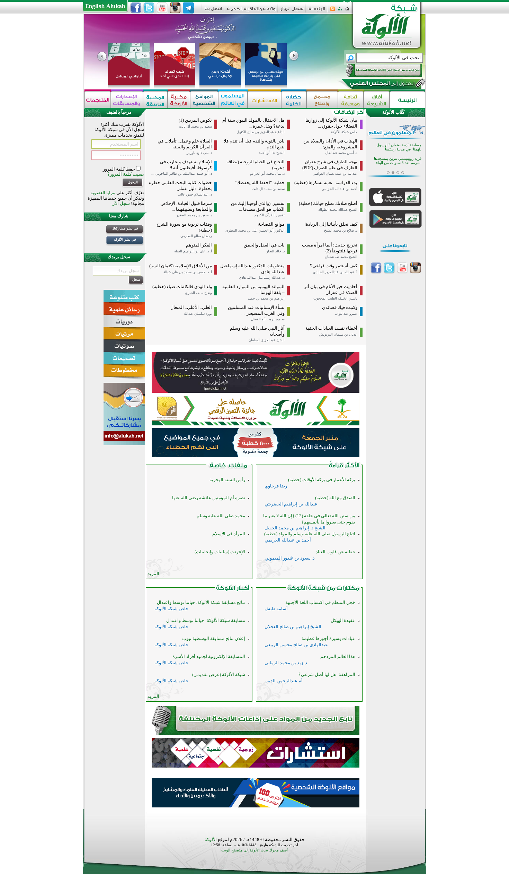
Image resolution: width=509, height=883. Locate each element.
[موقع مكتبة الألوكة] (179, 99)
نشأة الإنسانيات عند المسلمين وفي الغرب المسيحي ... (256, 310)
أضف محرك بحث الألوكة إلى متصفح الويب (254, 850)
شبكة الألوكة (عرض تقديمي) (218, 674)
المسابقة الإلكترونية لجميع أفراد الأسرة (208, 656)
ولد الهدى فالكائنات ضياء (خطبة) (182, 286)
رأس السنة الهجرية (227, 479)
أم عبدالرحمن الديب (284, 680)
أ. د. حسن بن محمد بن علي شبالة (187, 272)
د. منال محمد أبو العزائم (267, 173)
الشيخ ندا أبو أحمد (272, 153)
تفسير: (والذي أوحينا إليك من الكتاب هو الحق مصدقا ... (258, 206)
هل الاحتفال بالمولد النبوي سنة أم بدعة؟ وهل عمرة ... (253, 123)
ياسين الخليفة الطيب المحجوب (335, 298)
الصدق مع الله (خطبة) (335, 497)
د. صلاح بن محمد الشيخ (340, 230)
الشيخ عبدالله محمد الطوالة (337, 209)
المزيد (153, 573)
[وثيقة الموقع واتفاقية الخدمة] (251, 11)
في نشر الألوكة (125, 239)
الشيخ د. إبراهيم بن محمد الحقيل (295, 527)
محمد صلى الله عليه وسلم (221, 515)
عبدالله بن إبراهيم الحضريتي (291, 504)
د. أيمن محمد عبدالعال (341, 153)
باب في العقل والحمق (264, 245)
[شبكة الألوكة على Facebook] (135, 8)
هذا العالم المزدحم (337, 656)
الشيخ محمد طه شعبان (341, 257)
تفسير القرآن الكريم (269, 215)
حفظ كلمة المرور (119, 169)
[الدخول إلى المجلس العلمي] (381, 84)
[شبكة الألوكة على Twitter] (148, 8)
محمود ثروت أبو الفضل (268, 319)
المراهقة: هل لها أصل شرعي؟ (326, 674)
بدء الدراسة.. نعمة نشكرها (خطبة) (325, 182)
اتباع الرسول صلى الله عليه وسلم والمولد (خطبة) (309, 533)
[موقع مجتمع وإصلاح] (322, 99)
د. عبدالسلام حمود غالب (195, 194)
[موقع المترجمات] (97, 99)
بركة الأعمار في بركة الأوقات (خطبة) (321, 479)
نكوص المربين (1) (195, 120)
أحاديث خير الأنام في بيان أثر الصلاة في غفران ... (330, 289)
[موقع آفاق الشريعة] (377, 99)
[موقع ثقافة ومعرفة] (351, 99)
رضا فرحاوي (276, 485)
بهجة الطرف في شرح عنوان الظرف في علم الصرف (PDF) (329, 164)
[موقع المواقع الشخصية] (204, 99)
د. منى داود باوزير (199, 153)
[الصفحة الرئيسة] (347, 11)
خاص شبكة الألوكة (344, 132)
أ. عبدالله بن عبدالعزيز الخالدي (335, 272)
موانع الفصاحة (271, 224)
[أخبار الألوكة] (233, 589)
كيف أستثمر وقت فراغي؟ (333, 265)
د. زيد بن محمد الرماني (286, 662)
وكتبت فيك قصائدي (339, 307)
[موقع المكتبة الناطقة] (155, 99)
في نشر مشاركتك (125, 228)
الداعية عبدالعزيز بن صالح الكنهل (260, 132)
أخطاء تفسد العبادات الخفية (331, 328)
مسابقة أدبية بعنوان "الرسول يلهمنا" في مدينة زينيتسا (398, 147)
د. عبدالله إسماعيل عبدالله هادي (262, 277)
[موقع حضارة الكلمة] (293, 99)
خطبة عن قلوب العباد (335, 551)
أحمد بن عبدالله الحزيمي (339, 189)
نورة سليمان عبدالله (198, 313)
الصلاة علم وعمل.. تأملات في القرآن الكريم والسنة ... (185, 143)
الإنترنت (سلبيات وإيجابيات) (220, 551)
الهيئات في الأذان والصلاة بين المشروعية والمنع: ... (330, 143)
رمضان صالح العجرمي (196, 236)
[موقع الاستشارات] (264, 99)
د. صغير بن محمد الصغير (194, 215)
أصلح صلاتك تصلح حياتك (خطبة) (328, 203)
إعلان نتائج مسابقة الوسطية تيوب (213, 638)
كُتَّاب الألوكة (393, 112)
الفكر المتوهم (199, 245)
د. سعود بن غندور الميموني (290, 558)
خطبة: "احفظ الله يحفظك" (260, 182)
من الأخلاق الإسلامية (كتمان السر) (180, 265)
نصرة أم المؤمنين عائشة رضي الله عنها (208, 497)
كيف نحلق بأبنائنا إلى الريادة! (330, 224)
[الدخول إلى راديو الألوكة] (378, 70)
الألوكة (211, 839)
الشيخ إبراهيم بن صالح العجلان (293, 626)
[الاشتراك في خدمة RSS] (332, 11)
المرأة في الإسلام (228, 533)
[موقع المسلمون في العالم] (233, 99)
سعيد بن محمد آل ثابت (195, 126)
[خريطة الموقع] (339, 11)
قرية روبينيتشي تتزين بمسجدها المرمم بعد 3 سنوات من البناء (397, 161)
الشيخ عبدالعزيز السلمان (267, 340)
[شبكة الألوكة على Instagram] (175, 8)
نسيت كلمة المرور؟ (125, 174)
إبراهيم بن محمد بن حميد (266, 298)
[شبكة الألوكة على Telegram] (188, 8)
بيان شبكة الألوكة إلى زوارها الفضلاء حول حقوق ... (331, 123)
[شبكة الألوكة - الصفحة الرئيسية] (316, 11)
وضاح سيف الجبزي (198, 293)
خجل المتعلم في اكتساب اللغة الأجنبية (320, 602)
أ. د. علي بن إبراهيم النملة (193, 251)
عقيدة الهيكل (343, 620)
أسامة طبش (276, 608)
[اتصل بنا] (213, 11)
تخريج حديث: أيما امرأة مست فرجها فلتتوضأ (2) (329, 247)
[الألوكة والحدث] (228, 466)
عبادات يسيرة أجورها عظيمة (328, 638)
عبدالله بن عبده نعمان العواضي (335, 173)
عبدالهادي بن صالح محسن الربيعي (296, 644)
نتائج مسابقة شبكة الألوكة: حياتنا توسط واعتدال (201, 602)
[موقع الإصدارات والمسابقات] (127, 99)
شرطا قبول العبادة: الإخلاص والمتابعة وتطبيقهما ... (186, 206)
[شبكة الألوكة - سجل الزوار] (292, 11)
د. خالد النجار (275, 251)
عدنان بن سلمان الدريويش (338, 334)
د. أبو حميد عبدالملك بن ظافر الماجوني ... (181, 173)
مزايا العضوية (102, 192)
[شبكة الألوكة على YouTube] (162, 8)
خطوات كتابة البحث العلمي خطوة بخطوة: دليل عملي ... (180, 185)
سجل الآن (120, 203)
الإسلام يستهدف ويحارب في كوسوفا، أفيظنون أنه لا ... (186, 164)
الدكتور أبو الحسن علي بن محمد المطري (255, 230)
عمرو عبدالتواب (345, 313)
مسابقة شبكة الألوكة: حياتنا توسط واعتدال (205, 620)
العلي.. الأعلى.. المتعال (191, 307)
